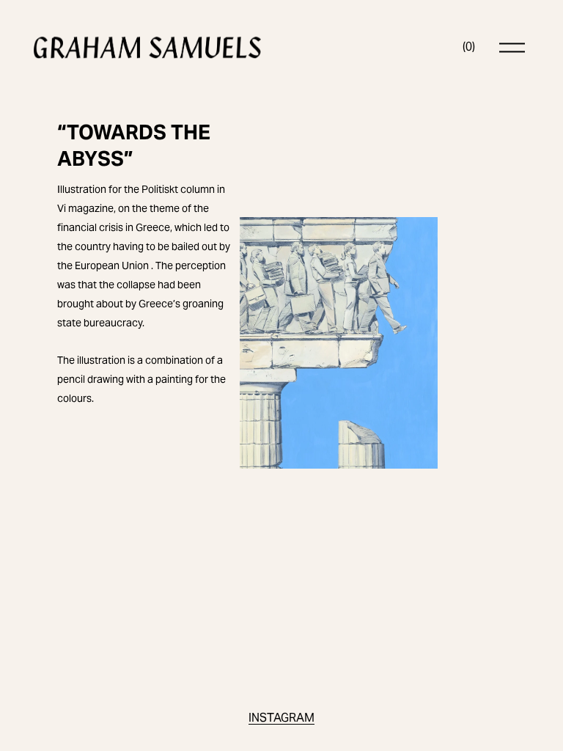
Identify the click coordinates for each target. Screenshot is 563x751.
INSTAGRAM (281, 717)
